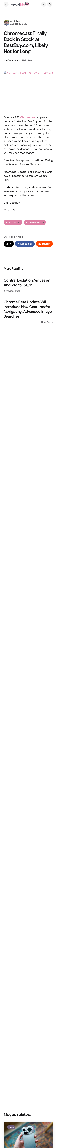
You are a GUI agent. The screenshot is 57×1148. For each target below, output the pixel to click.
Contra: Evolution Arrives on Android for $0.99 (27, 282)
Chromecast (36, 222)
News (11, 1127)
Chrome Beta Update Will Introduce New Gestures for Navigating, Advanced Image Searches (28, 309)
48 (12, 60)
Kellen (16, 21)
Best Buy (14, 222)
